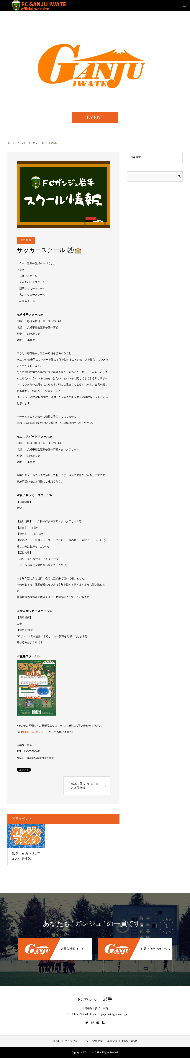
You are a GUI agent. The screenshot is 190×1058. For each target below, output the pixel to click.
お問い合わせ (129, 1041)
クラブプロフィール (76, 1041)
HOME (56, 1041)
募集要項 (112, 1041)
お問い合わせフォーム (36, 732)
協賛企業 (97, 1041)
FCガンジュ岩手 (95, 999)
